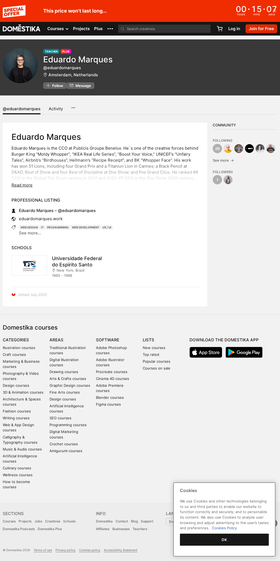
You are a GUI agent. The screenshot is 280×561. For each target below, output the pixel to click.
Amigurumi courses (65, 451)
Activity (56, 108)
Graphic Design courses (69, 385)
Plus (98, 28)
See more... (30, 233)
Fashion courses (17, 411)
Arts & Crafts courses (67, 378)
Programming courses (68, 425)
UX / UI (107, 227)
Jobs (38, 521)
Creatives (52, 521)
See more (223, 160)
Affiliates (102, 529)
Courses (9, 521)
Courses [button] (56, 28)
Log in (234, 28)
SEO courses (60, 418)
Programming (58, 227)
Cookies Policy (224, 528)
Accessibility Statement (120, 550)
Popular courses (156, 361)
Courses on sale (156, 368)
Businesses (121, 529)
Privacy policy (65, 550)
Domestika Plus (50, 529)
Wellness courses (18, 475)
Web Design (29, 227)
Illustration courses (19, 347)
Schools (69, 521)
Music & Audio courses (22, 449)
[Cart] (219, 29)
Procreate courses (111, 372)
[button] (110, 29)
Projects (81, 28)
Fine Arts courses (64, 392)
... (73, 105)
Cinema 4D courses (112, 378)
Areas (56, 339)
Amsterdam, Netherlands (73, 74)
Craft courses (14, 354)
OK (224, 539)
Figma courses (108, 404)
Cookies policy (89, 550)
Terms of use (43, 550)
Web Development (85, 227)
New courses (154, 347)
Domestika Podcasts (19, 529)
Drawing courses (63, 372)
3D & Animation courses (23, 392)
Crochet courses (63, 444)
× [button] (275, 10)
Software (107, 339)
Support (147, 521)
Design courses (16, 385)
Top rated (151, 354)
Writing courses (16, 418)
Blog (134, 521)
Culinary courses (17, 468)
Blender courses (110, 397)
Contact (122, 521)
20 (217, 148)
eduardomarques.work (41, 218)
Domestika (104, 521)
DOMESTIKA (22, 29)
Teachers (140, 529)
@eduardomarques (21, 108)
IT (42, 227)
